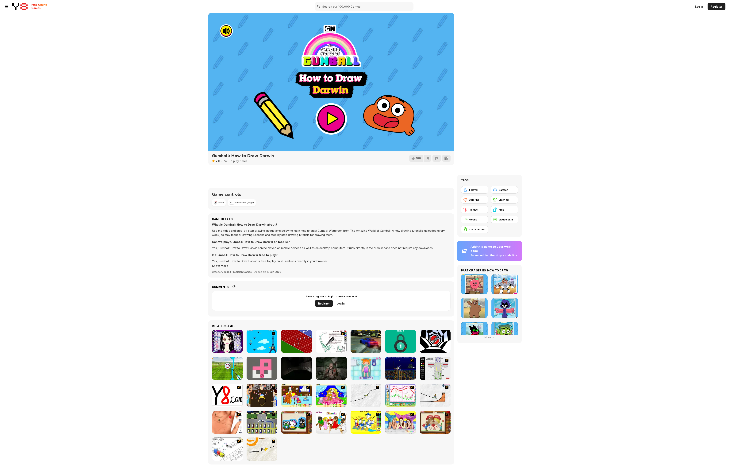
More (487, 337)
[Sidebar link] (6, 6)
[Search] (319, 6)
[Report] (436, 158)
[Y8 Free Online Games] (20, 6)
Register (716, 6)
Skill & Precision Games (238, 271)
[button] (220, 266)
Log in (699, 6)
